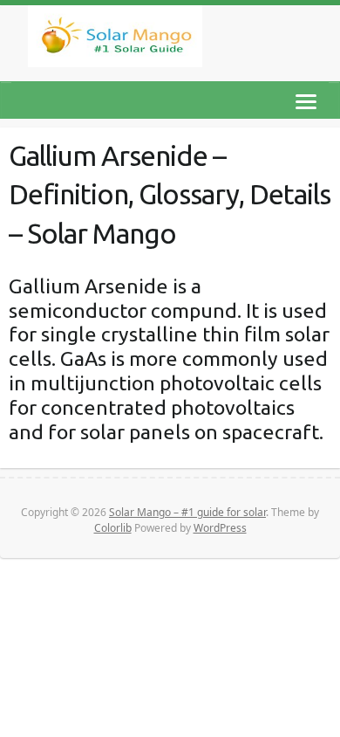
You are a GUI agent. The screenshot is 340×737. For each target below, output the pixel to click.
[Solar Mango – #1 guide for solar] (115, 39)
